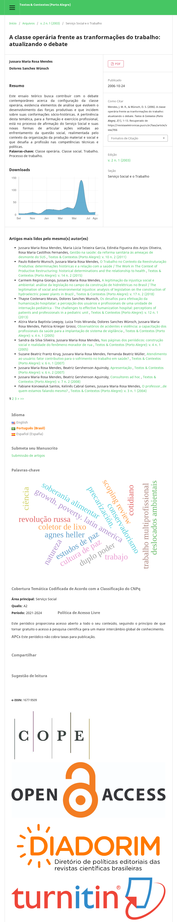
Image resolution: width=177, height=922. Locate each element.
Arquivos (28, 23)
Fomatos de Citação (124, 138)
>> (22, 398)
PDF (117, 64)
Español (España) (29, 434)
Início (13, 23)
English (22, 422)
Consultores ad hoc (125, 377)
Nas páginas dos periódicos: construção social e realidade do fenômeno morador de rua (90, 342)
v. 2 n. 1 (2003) (50, 23)
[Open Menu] (12, 7)
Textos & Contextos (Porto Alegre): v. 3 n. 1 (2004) (109, 391)
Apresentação (121, 368)
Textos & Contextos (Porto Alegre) (45, 5)
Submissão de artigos (28, 455)
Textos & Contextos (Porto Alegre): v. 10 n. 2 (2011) (87, 257)
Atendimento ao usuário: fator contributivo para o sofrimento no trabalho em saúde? (92, 356)
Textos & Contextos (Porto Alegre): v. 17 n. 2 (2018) (115, 294)
